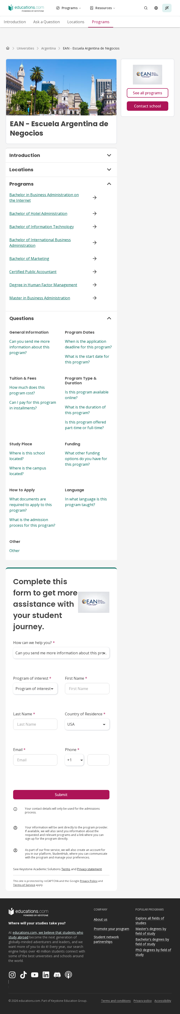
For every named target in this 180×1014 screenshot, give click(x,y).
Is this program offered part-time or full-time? (85, 424)
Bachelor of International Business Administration (40, 242)
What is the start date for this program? (87, 359)
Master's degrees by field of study (150, 931)
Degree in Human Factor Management (43, 284)
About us (100, 919)
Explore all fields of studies (149, 920)
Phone (72, 749)
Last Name (24, 714)
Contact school (147, 106)
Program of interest (32, 678)
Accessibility (162, 1001)
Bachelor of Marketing (29, 258)
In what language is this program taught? (86, 501)
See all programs (147, 92)
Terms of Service (24, 885)
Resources (103, 8)
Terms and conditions (116, 1001)
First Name (76, 678)
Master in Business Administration (39, 298)
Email (19, 749)
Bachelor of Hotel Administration (38, 213)
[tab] (15, 21)
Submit (61, 794)
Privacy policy (143, 1001)
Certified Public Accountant (32, 271)
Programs (70, 8)
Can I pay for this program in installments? (32, 405)
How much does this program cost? (27, 390)
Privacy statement (89, 869)
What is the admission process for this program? (32, 522)
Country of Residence (85, 714)
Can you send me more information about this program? (29, 347)
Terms (65, 869)
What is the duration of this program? (85, 409)
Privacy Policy (89, 881)
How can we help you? (34, 642)
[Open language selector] (156, 8)
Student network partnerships (106, 939)
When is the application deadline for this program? (88, 344)
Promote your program (111, 928)
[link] (91, 48)
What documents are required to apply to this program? (30, 504)
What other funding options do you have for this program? (86, 458)
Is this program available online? (87, 394)
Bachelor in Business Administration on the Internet (44, 197)
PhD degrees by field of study (153, 952)
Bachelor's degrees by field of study (152, 942)
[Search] (146, 8)
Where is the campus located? (27, 470)
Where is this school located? (27, 455)
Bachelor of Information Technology (41, 226)
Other (14, 550)
